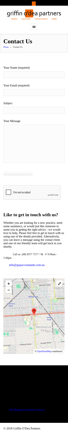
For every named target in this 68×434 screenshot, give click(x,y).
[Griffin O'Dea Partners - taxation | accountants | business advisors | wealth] (34, 14)
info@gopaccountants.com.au (27, 265)
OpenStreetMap (44, 351)
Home (6, 47)
